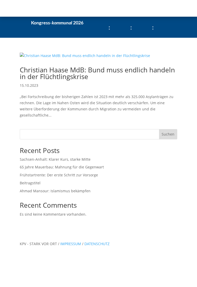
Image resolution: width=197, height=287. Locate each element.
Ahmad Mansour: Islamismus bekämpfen (55, 190)
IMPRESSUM (71, 243)
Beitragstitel (30, 182)
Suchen (168, 134)
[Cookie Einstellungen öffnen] (38, 283)
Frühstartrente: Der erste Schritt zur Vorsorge (59, 175)
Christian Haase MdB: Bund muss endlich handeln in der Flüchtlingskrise (97, 73)
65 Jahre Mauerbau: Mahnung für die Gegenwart (62, 167)
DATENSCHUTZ (97, 243)
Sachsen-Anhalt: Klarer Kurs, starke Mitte (55, 159)
